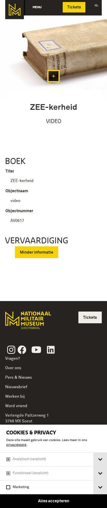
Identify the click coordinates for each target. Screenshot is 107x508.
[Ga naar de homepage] (14, 9)
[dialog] (53, 466)
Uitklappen (53, 76)
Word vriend (16, 406)
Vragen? (12, 358)
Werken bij (15, 396)
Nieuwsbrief (16, 387)
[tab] (100, 459)
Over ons (13, 368)
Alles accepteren (53, 501)
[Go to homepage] (27, 322)
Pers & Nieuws (18, 377)
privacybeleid (16, 445)
